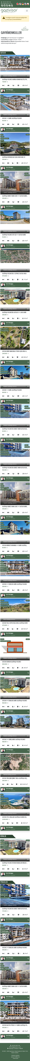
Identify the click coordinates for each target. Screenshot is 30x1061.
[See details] (28, 91)
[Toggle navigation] (27, 10)
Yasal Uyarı (15, 1058)
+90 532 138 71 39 (6, 2)
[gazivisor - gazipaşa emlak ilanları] (9, 10)
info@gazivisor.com (7, 3)
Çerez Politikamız (15, 1057)
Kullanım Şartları (15, 1055)
